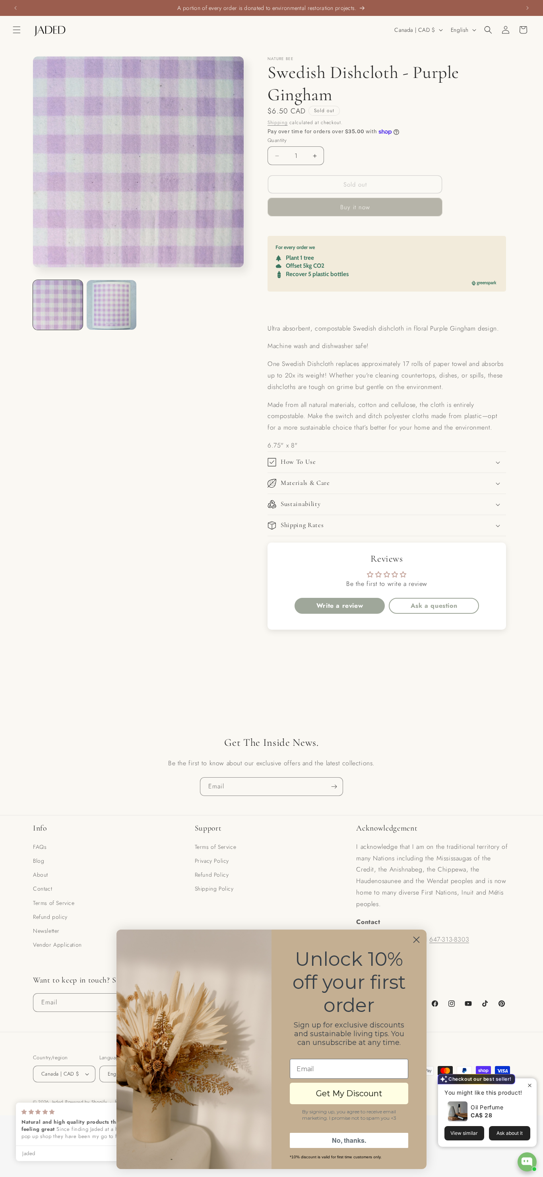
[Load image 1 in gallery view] (58, 305)
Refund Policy (212, 875)
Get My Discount (349, 1093)
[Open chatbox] (527, 1161)
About (40, 875)
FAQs (40, 847)
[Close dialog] (416, 940)
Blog (38, 861)
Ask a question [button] (434, 605)
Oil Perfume (487, 1107)
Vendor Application (57, 945)
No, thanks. (349, 1140)
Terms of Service (54, 903)
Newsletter (46, 931)
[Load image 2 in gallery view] (111, 305)
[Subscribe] (334, 786)
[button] (16, 30)
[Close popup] (529, 1085)
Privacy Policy (212, 861)
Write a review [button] (339, 605)
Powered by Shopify (86, 1102)
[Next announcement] (527, 8)
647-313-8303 (449, 939)
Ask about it (509, 1133)
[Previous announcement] (15, 8)
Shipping (278, 122)
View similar (464, 1133)
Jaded (58, 1102)
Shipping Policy (214, 889)
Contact (42, 889)
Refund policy (50, 917)
